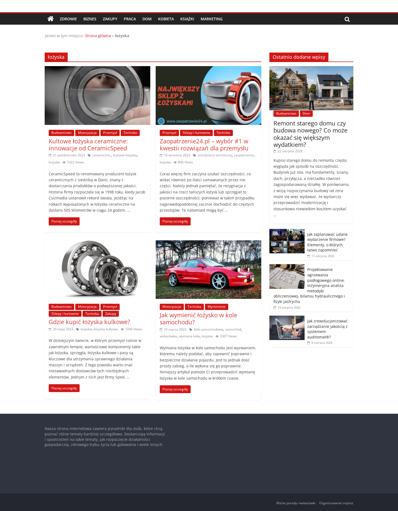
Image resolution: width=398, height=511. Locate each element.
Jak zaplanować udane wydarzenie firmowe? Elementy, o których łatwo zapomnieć (327, 242)
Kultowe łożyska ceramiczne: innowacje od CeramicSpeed (88, 144)
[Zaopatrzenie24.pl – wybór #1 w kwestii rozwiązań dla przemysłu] (208, 69)
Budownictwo (61, 132)
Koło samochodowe (208, 329)
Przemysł (110, 132)
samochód (233, 329)
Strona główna (98, 35)
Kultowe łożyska (125, 155)
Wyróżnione (217, 306)
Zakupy (110, 18)
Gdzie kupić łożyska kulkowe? (89, 322)
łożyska (54, 162)
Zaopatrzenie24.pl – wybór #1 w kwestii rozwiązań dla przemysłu (204, 144)
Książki (187, 18)
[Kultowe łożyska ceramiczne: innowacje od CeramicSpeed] (97, 69)
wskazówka (168, 336)
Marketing (212, 18)
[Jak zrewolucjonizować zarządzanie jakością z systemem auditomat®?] (287, 318)
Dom (147, 18)
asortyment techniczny (215, 155)
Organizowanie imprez (336, 503)
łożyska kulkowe (106, 329)
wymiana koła (189, 336)
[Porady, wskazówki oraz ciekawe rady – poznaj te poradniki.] (51, 19)
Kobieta (166, 18)
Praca (130, 18)
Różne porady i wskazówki (295, 503)
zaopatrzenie (244, 155)
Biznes (89, 18)
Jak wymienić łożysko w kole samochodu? (198, 318)
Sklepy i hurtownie (196, 132)
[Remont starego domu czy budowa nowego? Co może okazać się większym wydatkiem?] (311, 69)
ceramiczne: (101, 155)
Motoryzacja (87, 132)
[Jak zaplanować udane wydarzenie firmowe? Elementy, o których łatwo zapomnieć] (287, 231)
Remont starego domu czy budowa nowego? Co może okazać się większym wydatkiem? (310, 133)
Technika (130, 132)
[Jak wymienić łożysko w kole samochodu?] (208, 244)
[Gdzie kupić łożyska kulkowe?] (97, 244)
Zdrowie (68, 18)
